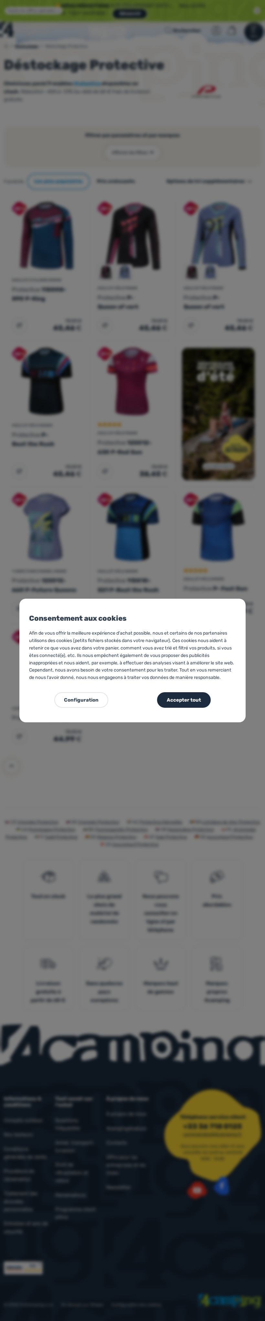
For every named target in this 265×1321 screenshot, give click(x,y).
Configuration (81, 700)
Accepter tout (184, 700)
